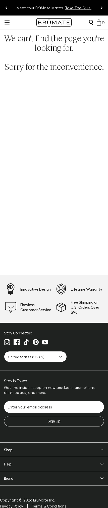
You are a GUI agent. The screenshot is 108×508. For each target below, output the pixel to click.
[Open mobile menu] (6, 23)
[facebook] (17, 342)
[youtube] (45, 342)
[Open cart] (99, 23)
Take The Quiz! (78, 8)
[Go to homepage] (54, 22)
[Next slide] (101, 7)
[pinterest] (36, 342)
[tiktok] (26, 342)
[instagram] (7, 342)
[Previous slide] (6, 7)
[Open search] (91, 23)
